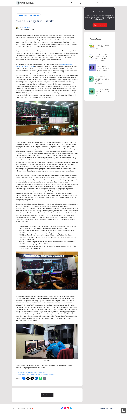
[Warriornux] (25, 3)
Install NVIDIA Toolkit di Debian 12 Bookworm (103, 46)
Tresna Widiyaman (101, 49)
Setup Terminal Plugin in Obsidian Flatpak (103, 67)
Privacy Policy (104, 408)
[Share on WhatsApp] (40, 378)
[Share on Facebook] (23, 378)
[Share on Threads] (28, 378)
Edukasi (20, 15)
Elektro (26, 15)
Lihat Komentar (47, 395)
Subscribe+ (101, 3)
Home (73, 3)
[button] (108, 3)
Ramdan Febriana (27, 27)
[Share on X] (32, 378)
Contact (111, 408)
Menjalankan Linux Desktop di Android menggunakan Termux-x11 (102, 78)
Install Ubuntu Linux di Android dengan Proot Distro (103, 91)
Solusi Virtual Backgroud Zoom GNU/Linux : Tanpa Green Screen (36, 374)
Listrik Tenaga (34, 15)
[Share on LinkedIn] (36, 378)
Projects (91, 3)
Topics (81, 3)
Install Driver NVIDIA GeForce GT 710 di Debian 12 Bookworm (102, 56)
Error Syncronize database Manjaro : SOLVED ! (31, 372)
